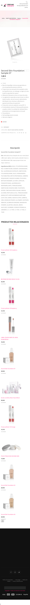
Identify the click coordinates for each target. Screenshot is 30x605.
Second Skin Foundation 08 (26, 71)
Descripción (15, 148)
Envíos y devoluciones (18, 581)
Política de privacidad (21, 553)
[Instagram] (15, 572)
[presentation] (1, 521)
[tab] (15, 148)
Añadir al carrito (12, 251)
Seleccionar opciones (11, 280)
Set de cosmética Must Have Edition (10, 398)
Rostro (19, 18)
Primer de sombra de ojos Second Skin (28, 71)
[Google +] (23, 133)
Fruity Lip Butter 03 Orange (8, 427)
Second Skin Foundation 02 (8, 485)
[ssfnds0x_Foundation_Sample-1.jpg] (15, 47)
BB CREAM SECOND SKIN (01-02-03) (10, 279)
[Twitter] (19, 133)
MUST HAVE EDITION (11, 18)
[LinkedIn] (25, 133)
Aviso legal (17, 579)
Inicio (3, 18)
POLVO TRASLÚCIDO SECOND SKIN (10, 456)
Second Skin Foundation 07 (8, 368)
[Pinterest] (21, 133)
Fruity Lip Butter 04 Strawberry (9, 250)
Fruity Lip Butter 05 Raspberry (9, 308)
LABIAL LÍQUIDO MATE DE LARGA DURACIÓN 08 (9, 338)
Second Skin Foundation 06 (8, 514)
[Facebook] (17, 133)
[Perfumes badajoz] (8, 5)
